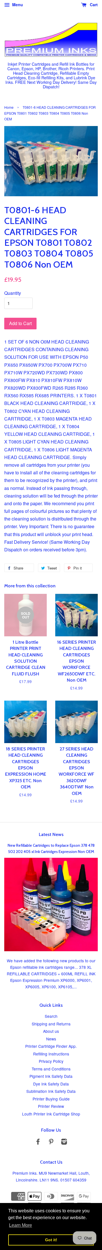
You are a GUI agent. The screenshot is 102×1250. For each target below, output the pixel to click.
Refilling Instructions (51, 1054)
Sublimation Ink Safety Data (51, 1091)
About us (51, 1031)
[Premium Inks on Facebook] (38, 1142)
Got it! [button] (51, 1240)
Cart (93, 4)
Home (9, 107)
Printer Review (51, 1106)
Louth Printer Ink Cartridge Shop (51, 1114)
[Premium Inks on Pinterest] (51, 1142)
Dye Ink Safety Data (51, 1084)
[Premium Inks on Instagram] (64, 1142)
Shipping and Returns (51, 1024)
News (51, 1039)
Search (51, 1016)
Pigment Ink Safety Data (51, 1076)
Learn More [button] (20, 1225)
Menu (17, 4)
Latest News (51, 834)
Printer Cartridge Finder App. (51, 1046)
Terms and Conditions (51, 1069)
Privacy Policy (51, 1061)
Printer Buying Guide (51, 1099)
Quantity (12, 293)
